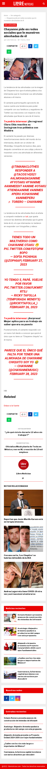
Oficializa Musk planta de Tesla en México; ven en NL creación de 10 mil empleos (23, 449)
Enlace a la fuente (11, 406)
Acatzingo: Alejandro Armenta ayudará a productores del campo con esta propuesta (29, 632)
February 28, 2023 (23, 374)
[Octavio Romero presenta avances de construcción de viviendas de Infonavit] (10, 618)
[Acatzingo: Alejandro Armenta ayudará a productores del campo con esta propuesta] (10, 631)
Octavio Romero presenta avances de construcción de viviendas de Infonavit (30, 617)
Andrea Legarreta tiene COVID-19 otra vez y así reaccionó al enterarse (23, 592)
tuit (26, 216)
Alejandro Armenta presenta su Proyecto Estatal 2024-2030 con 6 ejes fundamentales (29, 647)
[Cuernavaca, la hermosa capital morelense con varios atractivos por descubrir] (10, 675)
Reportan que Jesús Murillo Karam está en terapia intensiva (23, 520)
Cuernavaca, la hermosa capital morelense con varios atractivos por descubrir (29, 675)
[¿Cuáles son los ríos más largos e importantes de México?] (10, 661)
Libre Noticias (11, 40)
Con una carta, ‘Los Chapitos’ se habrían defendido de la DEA (20, 556)
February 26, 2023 (23, 307)
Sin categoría (10, 25)
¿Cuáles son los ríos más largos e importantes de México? (29, 660)
